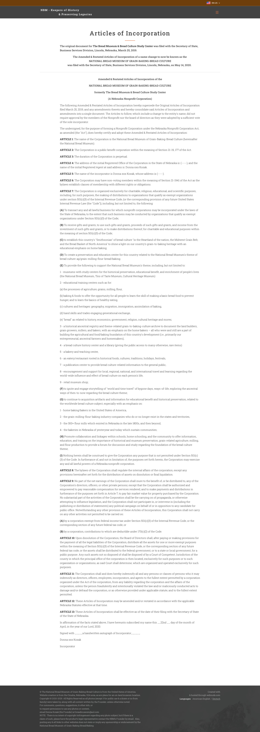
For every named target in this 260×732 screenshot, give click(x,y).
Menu (218, 12)
